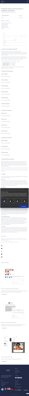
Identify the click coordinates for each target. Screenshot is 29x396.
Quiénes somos (17, 370)
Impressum (2, 385)
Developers (16, 382)
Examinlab (20, 15)
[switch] (11, 201)
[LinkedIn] (15, 377)
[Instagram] (21, 377)
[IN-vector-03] (1, 245)
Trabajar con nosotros (17, 371)
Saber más (4, 294)
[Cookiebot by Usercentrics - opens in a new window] (25, 189)
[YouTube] (17, 377)
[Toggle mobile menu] (27, 1)
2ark (15, 385)
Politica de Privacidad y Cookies (4, 382)
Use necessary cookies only (5, 206)
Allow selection (14, 206)
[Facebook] (18, 377)
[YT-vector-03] (1, 248)
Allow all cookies (23, 206)
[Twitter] (19, 377)
